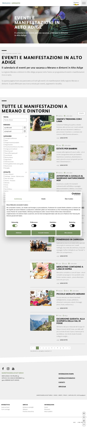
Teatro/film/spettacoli (11, 153)
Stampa (81, 113)
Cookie (55, 395)
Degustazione (9, 144)
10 (63, 348)
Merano (7, 183)
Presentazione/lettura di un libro (14, 147)
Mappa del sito (72, 395)
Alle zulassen (68, 232)
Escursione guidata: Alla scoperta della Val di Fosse (70, 321)
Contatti (62, 382)
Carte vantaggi (5, 409)
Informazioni (49, 405)
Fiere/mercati (9, 151)
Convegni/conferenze (11, 138)
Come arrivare (5, 407)
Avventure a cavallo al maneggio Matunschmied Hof (70, 178)
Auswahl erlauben (43, 232)
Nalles (6, 191)
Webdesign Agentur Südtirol (4, 422)
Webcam (25, 409)
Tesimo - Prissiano (10, 180)
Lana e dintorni (9, 174)
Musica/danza (9, 157)
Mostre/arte (8, 166)
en (79, 422)
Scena (6, 185)
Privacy (65, 395)
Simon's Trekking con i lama (69, 120)
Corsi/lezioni (8, 155)
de (74, 422)
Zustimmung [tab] (18, 199)
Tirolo (6, 187)
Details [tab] (43, 199)
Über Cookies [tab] (69, 199)
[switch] (34, 225)
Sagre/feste (8, 159)
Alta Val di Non (9, 178)
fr (84, 422)
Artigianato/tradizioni (11, 149)
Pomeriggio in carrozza (70, 239)
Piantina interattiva (28, 411)
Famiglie (7, 168)
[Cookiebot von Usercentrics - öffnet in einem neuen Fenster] (73, 194)
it (76, 422)
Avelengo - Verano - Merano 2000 (14, 176)
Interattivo (5, 405)
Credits (60, 395)
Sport (6, 140)
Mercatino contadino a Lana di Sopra (69, 268)
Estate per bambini (66, 149)
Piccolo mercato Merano (70, 294)
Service (25, 405)
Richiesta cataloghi (28, 407)
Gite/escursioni (9, 161)
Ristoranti (47, 409)
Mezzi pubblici (48, 411)
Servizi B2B (62, 386)
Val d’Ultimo (8, 189)
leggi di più (64, 138)
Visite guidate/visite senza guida (14, 164)
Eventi (46, 407)
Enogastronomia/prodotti (12, 142)
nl (82, 422)
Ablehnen (18, 232)
